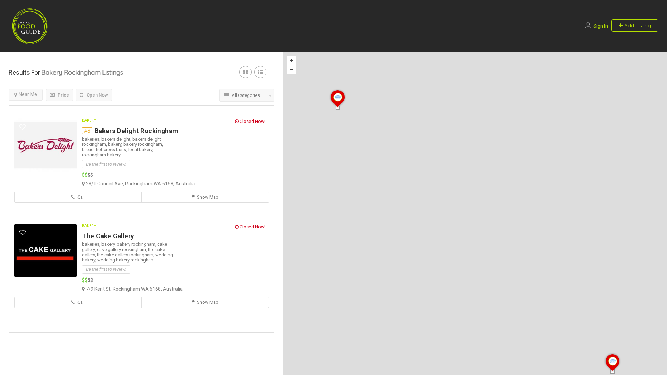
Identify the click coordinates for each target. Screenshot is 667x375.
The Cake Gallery (108, 236)
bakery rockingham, (143, 144)
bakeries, (91, 139)
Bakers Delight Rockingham (136, 131)
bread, (89, 149)
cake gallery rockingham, (122, 249)
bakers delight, (116, 139)
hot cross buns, (112, 149)
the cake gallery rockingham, (126, 254)
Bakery (89, 120)
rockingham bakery (101, 154)
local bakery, (140, 149)
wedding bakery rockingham (126, 259)
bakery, (115, 144)
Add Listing (637, 25)
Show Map (207, 197)
